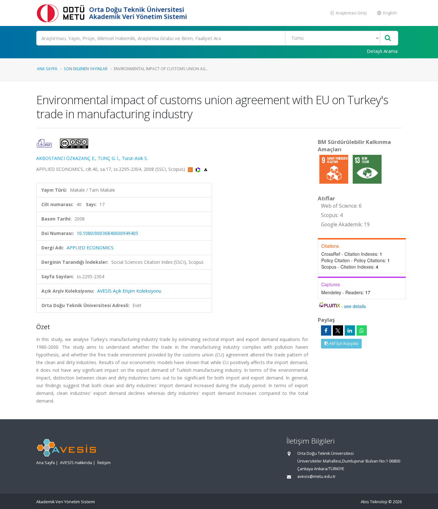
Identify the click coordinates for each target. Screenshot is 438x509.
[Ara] (388, 38)
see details (355, 306)
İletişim (104, 462)
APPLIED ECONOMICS (90, 248)
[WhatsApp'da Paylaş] (362, 330)
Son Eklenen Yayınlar (85, 68)
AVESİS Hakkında (76, 462)
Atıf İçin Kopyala (343, 343)
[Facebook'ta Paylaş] (326, 330)
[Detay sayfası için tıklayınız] (334, 169)
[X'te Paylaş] (338, 330)
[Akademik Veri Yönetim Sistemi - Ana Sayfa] (62, 13)
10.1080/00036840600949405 (107, 233)
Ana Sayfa (47, 68)
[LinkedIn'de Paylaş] (350, 330)
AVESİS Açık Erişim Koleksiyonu (129, 291)
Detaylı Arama (382, 51)
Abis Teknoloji (374, 502)
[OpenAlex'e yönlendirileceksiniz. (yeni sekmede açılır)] (205, 169)
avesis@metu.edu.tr (316, 476)
